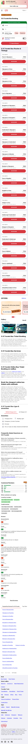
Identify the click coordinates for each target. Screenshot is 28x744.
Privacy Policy (15, 699)
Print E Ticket (20, 691)
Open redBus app (14, 6)
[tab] (11, 412)
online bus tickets (16, 371)
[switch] (24, 38)
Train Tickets (11, 679)
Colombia (15, 718)
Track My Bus (4, 691)
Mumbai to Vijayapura (8, 166)
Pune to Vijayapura (7, 57)
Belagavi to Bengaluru (8, 227)
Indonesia (7, 714)
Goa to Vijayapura (7, 93)
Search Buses (15, 43)
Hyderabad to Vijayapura (9, 130)
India (2, 714)
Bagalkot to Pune (6, 190)
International (4, 721)
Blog (16, 694)
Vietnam (3, 718)
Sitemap (6, 694)
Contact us (10, 683)
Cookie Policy (4, 702)
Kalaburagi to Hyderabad (8, 215)
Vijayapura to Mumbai (8, 154)
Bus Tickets (4, 679)
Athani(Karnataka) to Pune (9, 287)
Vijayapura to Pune (7, 69)
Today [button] (16, 33)
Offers (11, 694)
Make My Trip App (15, 707)
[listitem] (3, 303)
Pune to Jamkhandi (7, 263)
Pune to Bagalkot (6, 178)
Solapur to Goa (6, 202)
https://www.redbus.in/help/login (8, 477)
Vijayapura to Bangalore (8, 117)
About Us (3, 683)
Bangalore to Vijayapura (8, 105)
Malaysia (20, 714)
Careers (3, 686)
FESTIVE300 (8, 312)
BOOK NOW (14, 61)
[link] (11, 308)
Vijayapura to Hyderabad (9, 142)
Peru (21, 718)
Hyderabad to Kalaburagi (8, 239)
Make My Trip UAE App (6, 710)
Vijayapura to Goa (7, 81)
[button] (25, 2)
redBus (3, 373)
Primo (20, 694)
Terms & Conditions (6, 699)
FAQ (2, 694)
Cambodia (9, 718)
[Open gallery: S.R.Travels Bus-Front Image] (8, 328)
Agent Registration (18, 683)
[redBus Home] (6, 10)
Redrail (8, 707)
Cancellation (12, 691)
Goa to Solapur (6, 275)
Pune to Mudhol (6, 251)
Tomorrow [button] (22, 33)
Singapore (13, 714)
